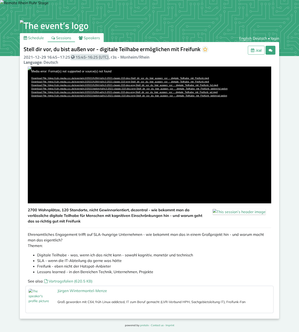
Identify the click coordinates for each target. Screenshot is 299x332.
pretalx (144, 325)
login (275, 38)
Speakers (91, 37)
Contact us (157, 325)
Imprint (170, 325)
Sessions (63, 37)
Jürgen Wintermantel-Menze (82, 290)
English (245, 38)
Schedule (35, 37)
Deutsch (260, 38)
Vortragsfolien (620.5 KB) (70, 281)
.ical (258, 50)
